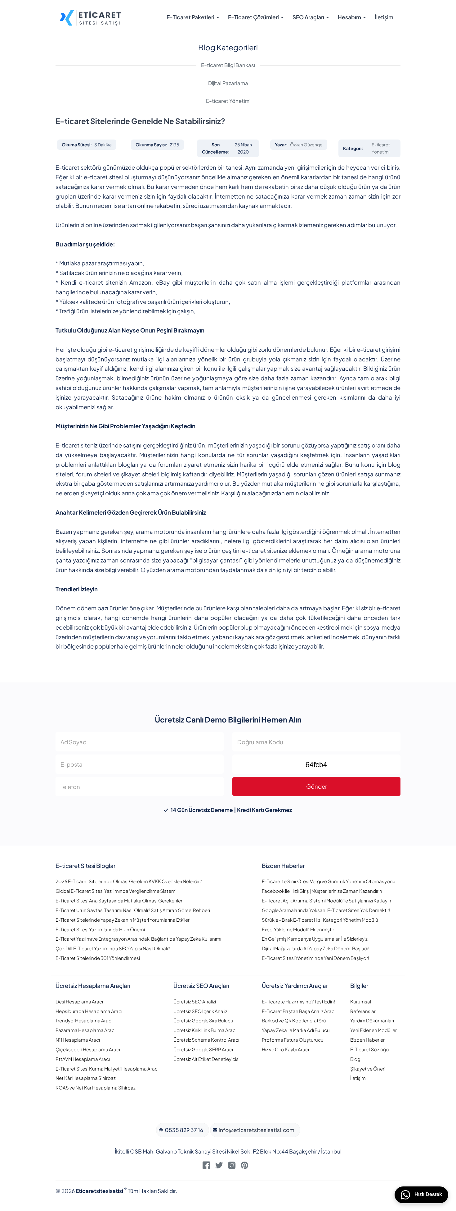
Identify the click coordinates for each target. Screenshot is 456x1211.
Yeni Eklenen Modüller (373, 1030)
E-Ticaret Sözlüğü (369, 1049)
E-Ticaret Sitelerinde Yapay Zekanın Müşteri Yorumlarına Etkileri (123, 920)
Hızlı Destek (427, 1194)
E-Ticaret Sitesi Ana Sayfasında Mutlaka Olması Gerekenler (119, 900)
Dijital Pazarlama (228, 83)
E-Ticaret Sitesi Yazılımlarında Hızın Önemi (100, 929)
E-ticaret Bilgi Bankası (228, 65)
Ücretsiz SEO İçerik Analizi (200, 1011)
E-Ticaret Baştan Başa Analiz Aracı (298, 1011)
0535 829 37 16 (183, 1129)
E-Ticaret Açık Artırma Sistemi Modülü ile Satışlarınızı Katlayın (326, 900)
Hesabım (349, 17)
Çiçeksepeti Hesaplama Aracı (88, 1049)
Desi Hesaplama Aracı (79, 1001)
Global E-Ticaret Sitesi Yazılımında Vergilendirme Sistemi (116, 891)
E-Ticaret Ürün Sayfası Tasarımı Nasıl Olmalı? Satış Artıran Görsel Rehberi (133, 910)
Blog (355, 1059)
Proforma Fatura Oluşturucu (293, 1040)
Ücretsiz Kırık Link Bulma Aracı (204, 1030)
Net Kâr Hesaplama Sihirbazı (86, 1078)
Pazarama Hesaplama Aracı (85, 1030)
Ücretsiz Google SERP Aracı (203, 1049)
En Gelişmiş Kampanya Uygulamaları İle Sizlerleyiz (315, 939)
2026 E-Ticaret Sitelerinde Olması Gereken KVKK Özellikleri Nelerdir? (129, 881)
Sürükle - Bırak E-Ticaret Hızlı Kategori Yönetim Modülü (320, 920)
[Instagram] (232, 1167)
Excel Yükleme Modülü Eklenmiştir (298, 929)
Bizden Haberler (367, 1040)
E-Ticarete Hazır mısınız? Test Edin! (298, 1001)
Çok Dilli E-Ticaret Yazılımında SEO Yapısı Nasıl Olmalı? (113, 948)
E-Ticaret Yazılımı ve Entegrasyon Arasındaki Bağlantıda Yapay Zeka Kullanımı (138, 939)
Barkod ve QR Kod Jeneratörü (294, 1020)
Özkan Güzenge (306, 144)
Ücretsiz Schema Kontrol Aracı (206, 1040)
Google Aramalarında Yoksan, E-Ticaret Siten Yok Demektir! (326, 910)
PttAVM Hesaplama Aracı (83, 1059)
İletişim (384, 17)
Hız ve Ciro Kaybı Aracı (285, 1049)
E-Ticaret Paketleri (190, 17)
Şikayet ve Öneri (367, 1068)
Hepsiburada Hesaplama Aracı (89, 1011)
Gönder (316, 786)
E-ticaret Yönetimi (228, 101)
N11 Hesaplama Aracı (78, 1040)
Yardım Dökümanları (372, 1020)
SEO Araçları (308, 17)
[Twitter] (219, 1167)
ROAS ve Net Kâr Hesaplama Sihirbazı (96, 1087)
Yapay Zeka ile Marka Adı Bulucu (296, 1030)
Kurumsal (360, 1001)
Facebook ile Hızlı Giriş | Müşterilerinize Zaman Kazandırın (322, 891)
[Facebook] (206, 1167)
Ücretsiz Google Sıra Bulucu (203, 1020)
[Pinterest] (244, 1167)
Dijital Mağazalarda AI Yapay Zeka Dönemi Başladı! (315, 948)
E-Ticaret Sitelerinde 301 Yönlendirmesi (98, 958)
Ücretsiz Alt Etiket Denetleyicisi (206, 1059)
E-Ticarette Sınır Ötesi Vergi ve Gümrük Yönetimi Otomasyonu (329, 881)
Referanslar (363, 1011)
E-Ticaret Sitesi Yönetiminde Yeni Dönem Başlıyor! (315, 958)
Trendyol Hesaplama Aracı (84, 1020)
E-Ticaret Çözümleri (253, 17)
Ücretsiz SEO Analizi (194, 1001)
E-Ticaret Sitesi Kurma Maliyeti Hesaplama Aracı (107, 1068)
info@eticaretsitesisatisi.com (256, 1129)
